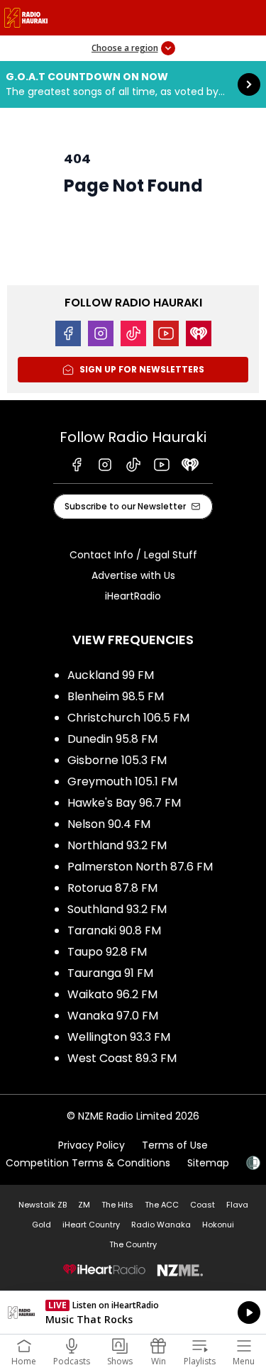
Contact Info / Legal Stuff (133, 555)
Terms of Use (175, 1145)
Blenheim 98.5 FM (115, 696)
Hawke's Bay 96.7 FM (124, 803)
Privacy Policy (91, 1145)
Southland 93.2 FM (117, 909)
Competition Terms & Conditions (88, 1163)
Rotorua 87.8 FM (112, 888)
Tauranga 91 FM (110, 973)
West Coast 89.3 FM (122, 1058)
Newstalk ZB (42, 1204)
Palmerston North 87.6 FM (140, 866)
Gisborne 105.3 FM (117, 760)
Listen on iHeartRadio (133, 1312)
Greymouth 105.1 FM (122, 781)
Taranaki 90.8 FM (114, 930)
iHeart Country (91, 1224)
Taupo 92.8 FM (107, 952)
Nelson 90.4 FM (108, 824)
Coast (202, 1204)
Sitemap (208, 1163)
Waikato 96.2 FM (112, 994)
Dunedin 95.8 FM (112, 739)
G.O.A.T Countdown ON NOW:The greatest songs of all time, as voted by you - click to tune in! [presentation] (133, 84)
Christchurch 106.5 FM (128, 717)
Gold (41, 1224)
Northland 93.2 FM (117, 845)
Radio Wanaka (161, 1224)
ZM (84, 1204)
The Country (133, 1244)
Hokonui (218, 1224)
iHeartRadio (133, 596)
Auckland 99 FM (110, 675)
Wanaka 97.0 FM (112, 1015)
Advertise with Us (133, 575)
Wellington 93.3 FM (118, 1037)
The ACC (162, 1204)
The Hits (117, 1204)
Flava (237, 1204)
